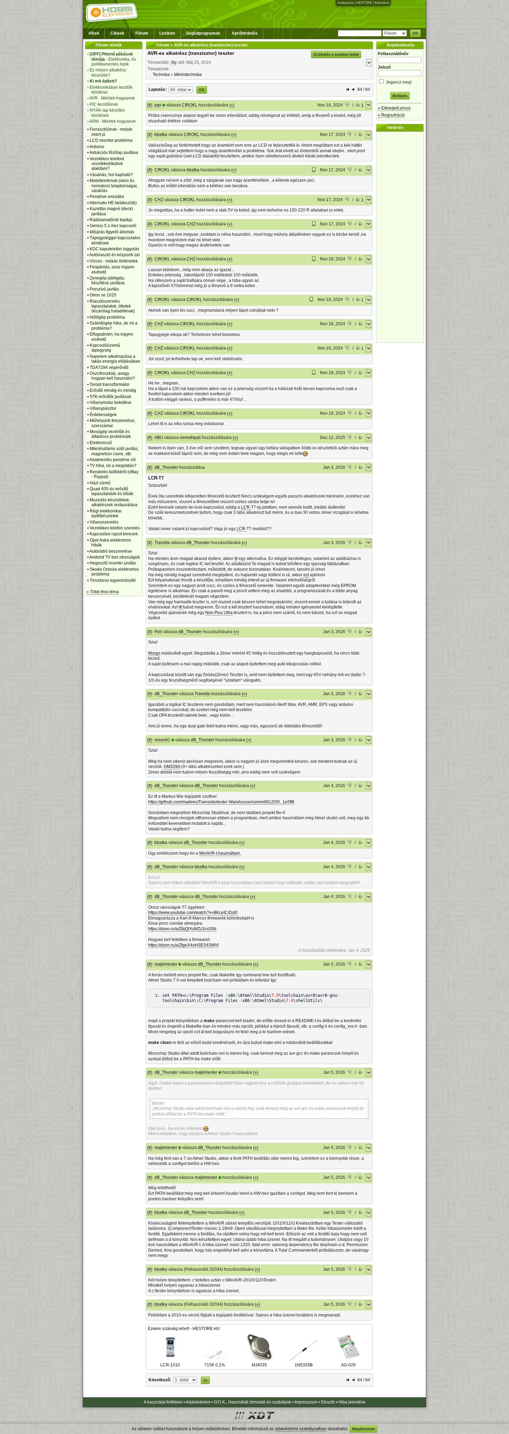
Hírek (94, 33)
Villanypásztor (103, 408)
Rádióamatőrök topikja (111, 219)
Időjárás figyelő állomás (112, 232)
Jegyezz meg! (398, 82)
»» (205, 1380)
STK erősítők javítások (110, 396)
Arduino (96, 146)
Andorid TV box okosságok (114, 557)
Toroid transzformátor (110, 384)
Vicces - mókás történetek (114, 261)
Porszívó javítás (104, 289)
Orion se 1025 (103, 295)
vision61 (162, 739)
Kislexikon (382, 3)
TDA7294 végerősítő (109, 367)
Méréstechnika (188, 74)
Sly (173, 62)
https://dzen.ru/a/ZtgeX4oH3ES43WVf (183, 945)
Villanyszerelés (104, 522)
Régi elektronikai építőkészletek (106, 513)
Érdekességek (103, 414)
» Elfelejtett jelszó (394, 108)
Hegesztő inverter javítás (113, 563)
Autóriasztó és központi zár (114, 254)
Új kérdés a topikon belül (336, 54)
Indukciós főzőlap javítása (114, 152)
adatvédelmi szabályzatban (301, 1428)
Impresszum (306, 1402)
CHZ (158, 199)
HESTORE (364, 3)
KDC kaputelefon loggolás (114, 249)
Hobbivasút (345, 3)
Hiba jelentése (352, 1402)
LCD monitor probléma (111, 140)
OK (415, 33)
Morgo (154, 653)
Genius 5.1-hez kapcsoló (113, 225)
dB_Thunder (166, 467)
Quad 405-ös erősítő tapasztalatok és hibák (111, 491)
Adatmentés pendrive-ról (112, 459)
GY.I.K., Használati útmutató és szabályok (252, 1402)
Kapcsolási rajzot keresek (114, 534)
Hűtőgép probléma (107, 317)
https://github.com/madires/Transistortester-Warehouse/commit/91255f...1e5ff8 (221, 802)
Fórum (141, 33)
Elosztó (328, 1402)
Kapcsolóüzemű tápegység (105, 348)
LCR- (246, 507)
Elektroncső (101, 442)
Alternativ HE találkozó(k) (113, 202)
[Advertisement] (401, 237)
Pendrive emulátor (107, 196)
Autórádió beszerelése (110, 551)
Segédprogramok (203, 33)
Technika (161, 74)
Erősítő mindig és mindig (113, 390)
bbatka (160, 134)
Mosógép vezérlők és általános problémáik (110, 434)
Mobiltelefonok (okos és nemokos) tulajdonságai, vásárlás (114, 185)
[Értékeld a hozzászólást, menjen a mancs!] (347, 105)
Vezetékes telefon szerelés (115, 528)
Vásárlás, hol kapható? (111, 174)
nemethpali (190, 437)
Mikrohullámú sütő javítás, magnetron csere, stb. (114, 451)
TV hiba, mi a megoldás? (113, 465)
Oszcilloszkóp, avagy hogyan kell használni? (112, 376)
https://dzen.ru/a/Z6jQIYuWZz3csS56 (182, 928)
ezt (306, 574)
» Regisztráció (391, 115)
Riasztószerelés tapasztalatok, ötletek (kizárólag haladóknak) (112, 306)
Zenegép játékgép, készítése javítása (107, 280)
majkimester (165, 964)
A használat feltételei (163, 1402)
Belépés (400, 96)
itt (236, 558)
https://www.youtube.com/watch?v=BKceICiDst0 (193, 912)
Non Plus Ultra (219, 612)
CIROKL (189, 105)
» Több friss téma (103, 591)
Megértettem (363, 1429)
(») (231, 105)
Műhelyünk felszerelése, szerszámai (112, 423)
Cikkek (117, 33)
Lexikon (167, 33)
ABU (158, 437)
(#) (149, 105)
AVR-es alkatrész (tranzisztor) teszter (191, 53)
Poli (158, 631)
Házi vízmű (100, 483)
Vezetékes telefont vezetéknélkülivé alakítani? (107, 163)
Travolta (162, 542)
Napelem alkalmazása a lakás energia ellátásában (115, 359)
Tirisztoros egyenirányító (113, 580)
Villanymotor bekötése (111, 402)
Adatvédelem (198, 1402)
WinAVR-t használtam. (220, 853)
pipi (157, 105)
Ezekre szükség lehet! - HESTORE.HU (184, 1328)
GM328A (172, 766)
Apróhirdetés (245, 33)
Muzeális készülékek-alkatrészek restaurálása (113, 502)
